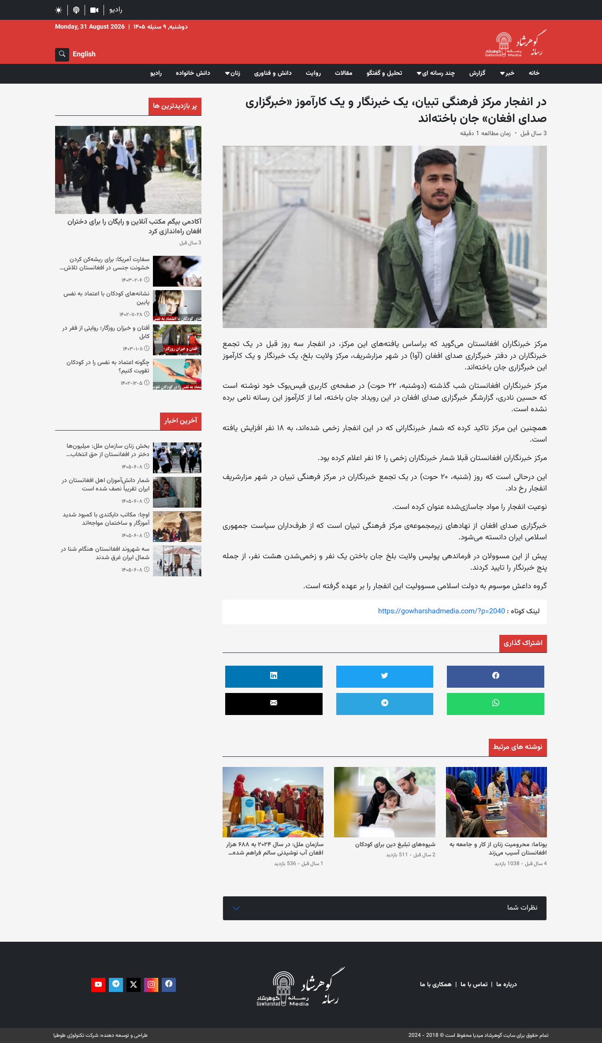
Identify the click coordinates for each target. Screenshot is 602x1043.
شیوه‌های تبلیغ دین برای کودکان (395, 845)
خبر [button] (510, 73)
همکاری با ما (436, 985)
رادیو (115, 9)
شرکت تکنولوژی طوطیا (75, 1035)
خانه (534, 73)
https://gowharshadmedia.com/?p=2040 (441, 611)
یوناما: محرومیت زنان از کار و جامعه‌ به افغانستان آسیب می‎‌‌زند (498, 849)
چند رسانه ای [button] (438, 73)
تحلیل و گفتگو (384, 73)
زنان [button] (235, 73)
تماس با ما (474, 985)
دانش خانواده (193, 73)
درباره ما (506, 985)
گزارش (477, 73)
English (84, 54)
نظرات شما (522, 908)
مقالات (344, 73)
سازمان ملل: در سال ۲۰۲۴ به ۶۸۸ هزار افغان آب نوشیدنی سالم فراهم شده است (274, 853)
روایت (313, 73)
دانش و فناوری (273, 73)
